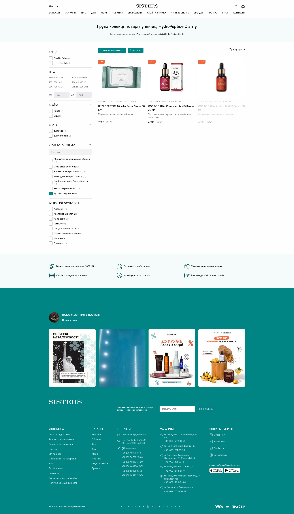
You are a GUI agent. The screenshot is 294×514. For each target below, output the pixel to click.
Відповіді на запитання (61, 444)
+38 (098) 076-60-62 (175, 491)
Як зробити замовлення (61, 439)
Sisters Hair (219, 434)
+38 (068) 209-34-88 (175, 482)
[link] (243, 6)
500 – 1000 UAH (56, 87)
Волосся (96, 434)
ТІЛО (83, 12)
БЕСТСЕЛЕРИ (135, 12)
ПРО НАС (212, 12)
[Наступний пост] (239, 358)
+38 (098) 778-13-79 (174, 441)
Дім (94, 449)
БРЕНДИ (198, 12)
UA (51, 6)
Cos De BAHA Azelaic (172, 102)
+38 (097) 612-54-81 (132, 452)
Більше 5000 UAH (80, 87)
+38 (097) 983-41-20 (132, 462)
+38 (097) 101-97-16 (174, 461)
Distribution (219, 448)
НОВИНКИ (117, 12)
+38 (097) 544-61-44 (174, 470)
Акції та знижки (100, 463)
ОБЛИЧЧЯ (70, 12)
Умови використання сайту (63, 478)
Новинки (96, 458)
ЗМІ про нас (55, 454)
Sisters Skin (219, 441)
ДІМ (93, 12)
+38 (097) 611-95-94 (174, 450)
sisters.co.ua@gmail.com (134, 434)
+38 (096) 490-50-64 (132, 475)
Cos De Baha (154, 102)
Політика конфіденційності (63, 483)
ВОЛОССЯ (54, 12)
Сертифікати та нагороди (62, 458)
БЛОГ (225, 12)
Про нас (53, 449)
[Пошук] (57, 6)
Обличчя (96, 439)
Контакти (54, 473)
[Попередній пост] (54, 358)
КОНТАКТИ (239, 12)
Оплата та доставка (59, 434)
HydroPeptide (105, 102)
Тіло (94, 444)
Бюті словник (56, 468)
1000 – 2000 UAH (79, 77)
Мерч (95, 454)
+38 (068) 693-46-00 (132, 466)
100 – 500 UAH (55, 82)
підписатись (206, 408)
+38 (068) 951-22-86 (132, 471)
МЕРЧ (104, 12)
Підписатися (69, 320)
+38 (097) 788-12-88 (132, 457)
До (73, 94)
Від (50, 94)
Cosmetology (220, 455)
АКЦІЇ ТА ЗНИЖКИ (156, 12)
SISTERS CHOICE (180, 12)
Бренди (96, 468)
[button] (112, 50)
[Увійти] (236, 6)
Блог (51, 463)
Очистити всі (135, 50)
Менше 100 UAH (56, 77)
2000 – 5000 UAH (79, 82)
